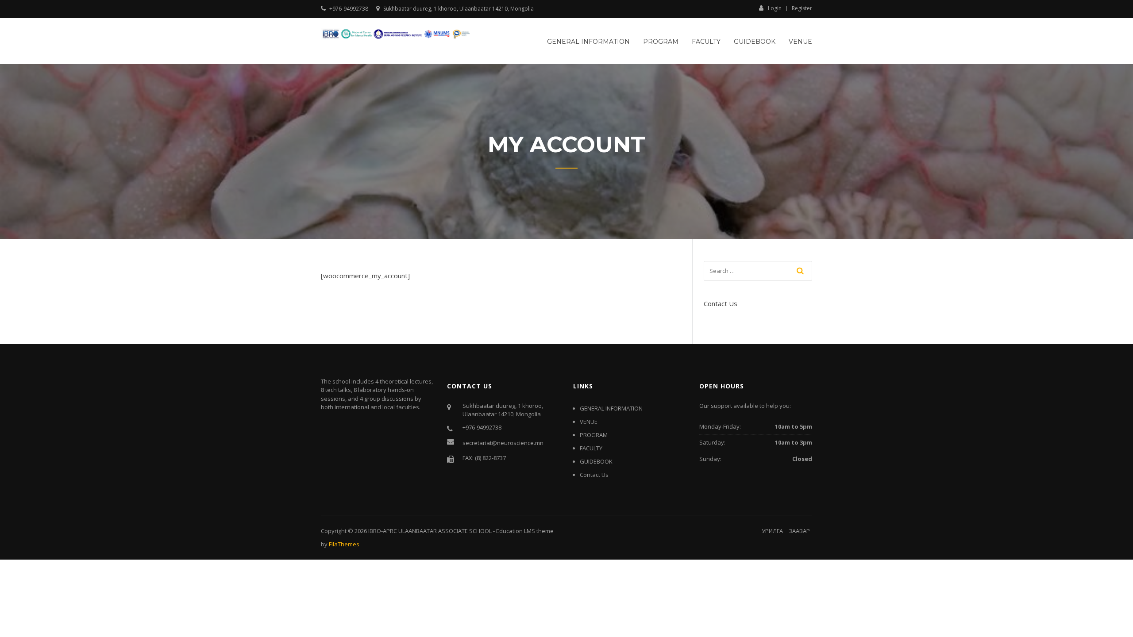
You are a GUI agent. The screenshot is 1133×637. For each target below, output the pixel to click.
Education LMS (515, 531)
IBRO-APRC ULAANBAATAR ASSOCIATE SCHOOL (430, 531)
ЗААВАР (799, 531)
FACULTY (706, 42)
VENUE (800, 42)
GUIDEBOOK (596, 461)
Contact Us (720, 303)
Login (775, 8)
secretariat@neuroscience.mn (502, 443)
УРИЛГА (772, 531)
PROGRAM (660, 42)
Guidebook (754, 42)
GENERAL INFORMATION (588, 42)
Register (802, 8)
